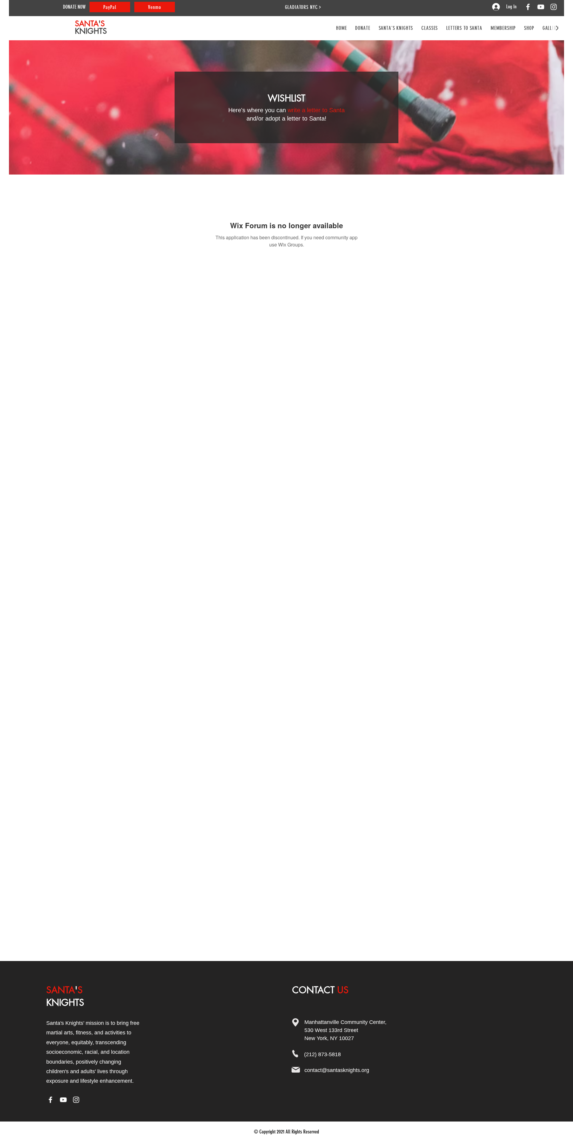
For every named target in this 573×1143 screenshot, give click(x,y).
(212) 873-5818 (322, 1054)
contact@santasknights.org (336, 1070)
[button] (429, 28)
